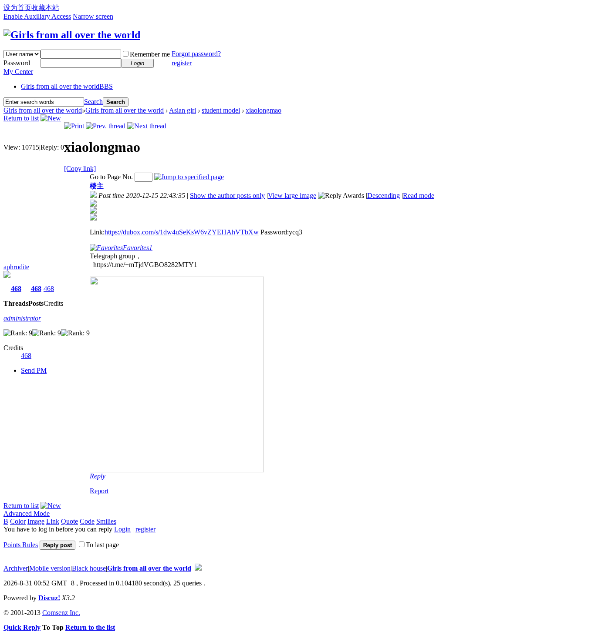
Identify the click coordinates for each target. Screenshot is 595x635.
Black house (89, 568)
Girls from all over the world (67, 86)
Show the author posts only (227, 195)
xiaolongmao (263, 110)
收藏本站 (45, 7)
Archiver (15, 568)
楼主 (97, 186)
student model (221, 110)
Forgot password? (196, 53)
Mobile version (50, 568)
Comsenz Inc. (61, 612)
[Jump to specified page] (189, 176)
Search (93, 101)
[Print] (74, 126)
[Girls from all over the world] (71, 34)
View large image (292, 195)
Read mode (418, 195)
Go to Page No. (111, 176)
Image (35, 521)
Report (99, 491)
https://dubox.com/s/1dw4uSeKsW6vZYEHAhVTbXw (182, 232)
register (182, 63)
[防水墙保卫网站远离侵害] (198, 568)
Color (18, 521)
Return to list (21, 118)
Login (122, 529)
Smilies (106, 521)
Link (52, 521)
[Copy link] (80, 168)
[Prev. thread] (105, 126)
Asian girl (182, 110)
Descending (383, 195)
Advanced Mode (26, 513)
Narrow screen (93, 16)
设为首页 (17, 7)
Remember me (150, 54)
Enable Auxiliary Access (37, 16)
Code (87, 521)
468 (16, 288)
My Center (18, 71)
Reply (97, 476)
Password (16, 63)
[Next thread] (146, 126)
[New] (51, 118)
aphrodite (16, 267)
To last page (102, 544)
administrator (22, 318)
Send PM (34, 370)
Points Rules (20, 544)
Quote (69, 521)
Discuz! (49, 598)
